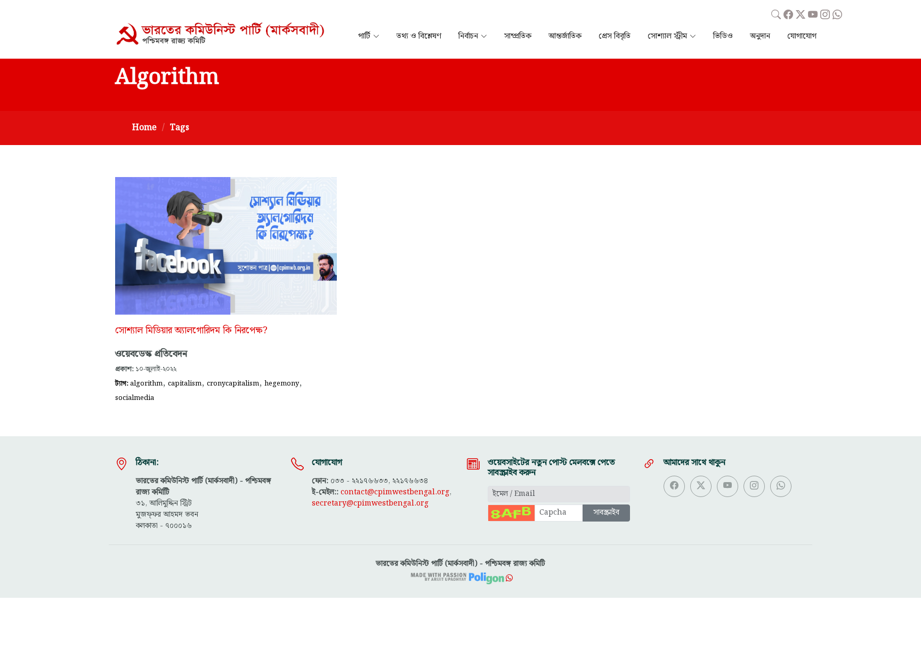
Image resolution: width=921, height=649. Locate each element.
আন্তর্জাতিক (564, 36)
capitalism (184, 383)
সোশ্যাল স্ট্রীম (667, 36)
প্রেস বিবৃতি (615, 36)
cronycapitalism (233, 383)
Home (144, 127)
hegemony (281, 383)
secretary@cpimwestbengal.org (370, 503)
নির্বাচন (468, 36)
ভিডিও (723, 36)
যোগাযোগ (802, 36)
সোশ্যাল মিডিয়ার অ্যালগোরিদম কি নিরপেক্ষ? (191, 330)
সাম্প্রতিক (517, 36)
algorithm (146, 383)
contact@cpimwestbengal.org (395, 492)
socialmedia (134, 397)
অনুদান (760, 36)
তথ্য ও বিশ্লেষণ (419, 36)
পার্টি (364, 36)
